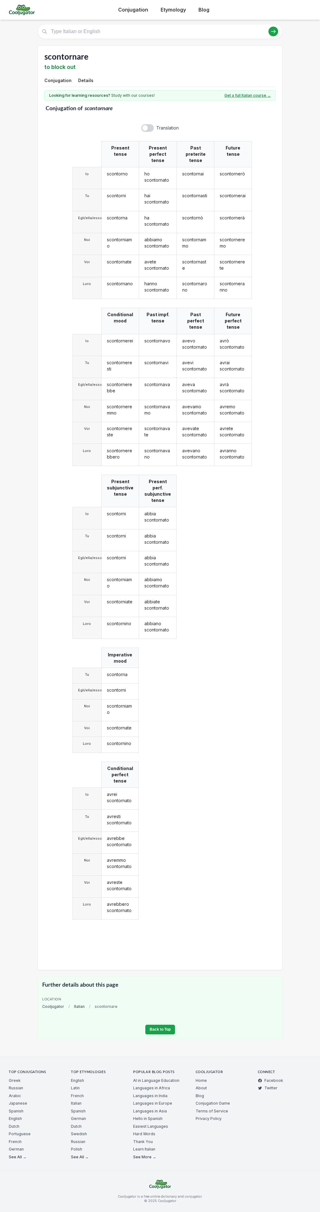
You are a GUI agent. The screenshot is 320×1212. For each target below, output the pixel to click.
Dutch (14, 1126)
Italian (79, 1006)
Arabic (15, 1095)
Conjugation (133, 10)
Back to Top (160, 1029)
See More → (144, 1157)
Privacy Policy (209, 1118)
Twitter (271, 1088)
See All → (18, 1157)
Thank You (143, 1141)
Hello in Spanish (147, 1118)
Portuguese (20, 1133)
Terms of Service (212, 1111)
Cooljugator (53, 1006)
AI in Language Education (156, 1080)
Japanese (18, 1103)
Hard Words (144, 1133)
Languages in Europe (152, 1103)
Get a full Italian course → (247, 95)
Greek (15, 1080)
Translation (167, 127)
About (201, 1088)
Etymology (173, 10)
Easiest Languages (150, 1126)
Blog (203, 10)
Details (85, 80)
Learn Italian (144, 1149)
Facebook (273, 1080)
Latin (75, 1088)
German (16, 1149)
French (15, 1141)
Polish (76, 1149)
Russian (16, 1088)
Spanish (16, 1111)
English (15, 1118)
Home (201, 1080)
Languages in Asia (150, 1111)
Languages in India (150, 1095)
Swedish (79, 1133)
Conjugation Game (213, 1103)
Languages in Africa (151, 1088)
